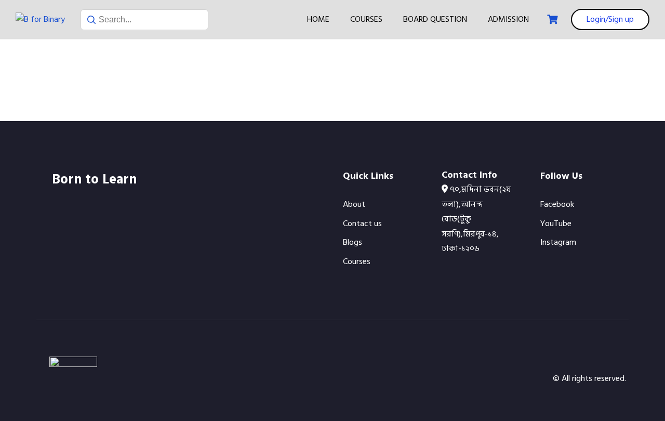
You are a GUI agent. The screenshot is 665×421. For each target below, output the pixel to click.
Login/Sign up (610, 19)
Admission (508, 19)
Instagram (558, 242)
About (354, 204)
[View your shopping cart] (554, 19)
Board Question (435, 19)
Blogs (352, 242)
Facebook (557, 204)
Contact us (362, 223)
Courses (366, 19)
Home (318, 19)
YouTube (555, 223)
